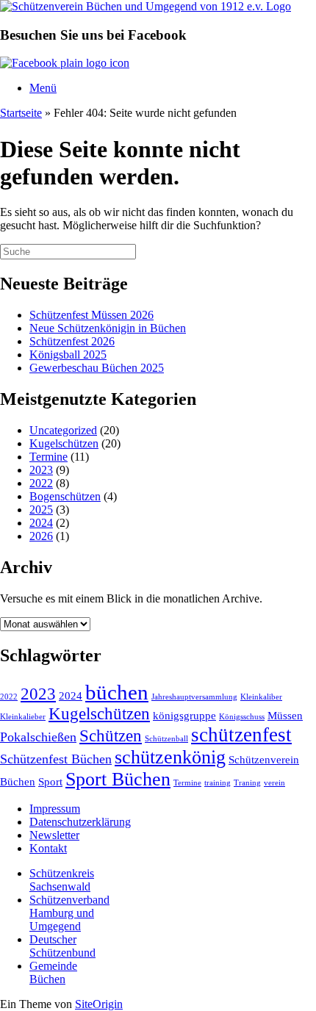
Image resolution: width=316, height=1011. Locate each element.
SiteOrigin (99, 1004)
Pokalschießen (38, 737)
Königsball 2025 (68, 354)
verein (274, 783)
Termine (48, 456)
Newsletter (54, 835)
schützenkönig (170, 757)
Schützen (110, 736)
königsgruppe (184, 715)
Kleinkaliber (261, 697)
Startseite (21, 113)
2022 (41, 483)
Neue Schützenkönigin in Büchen (107, 328)
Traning (247, 783)
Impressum (54, 808)
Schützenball (166, 739)
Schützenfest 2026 (72, 341)
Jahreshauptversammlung (194, 697)
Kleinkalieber (23, 717)
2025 (41, 509)
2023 (41, 470)
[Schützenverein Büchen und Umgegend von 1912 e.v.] (145, 6)
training (217, 783)
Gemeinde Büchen (53, 972)
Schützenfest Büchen (56, 759)
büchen (116, 692)
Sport (50, 781)
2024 (41, 523)
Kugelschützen (63, 443)
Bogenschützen (65, 496)
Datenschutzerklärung (80, 822)
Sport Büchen (117, 779)
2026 (41, 536)
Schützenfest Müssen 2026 (91, 315)
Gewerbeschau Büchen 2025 (96, 367)
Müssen (285, 715)
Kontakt (48, 848)
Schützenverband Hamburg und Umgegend (69, 912)
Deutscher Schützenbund (62, 946)
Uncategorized (63, 430)
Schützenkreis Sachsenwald (61, 880)
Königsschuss (242, 717)
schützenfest (241, 735)
